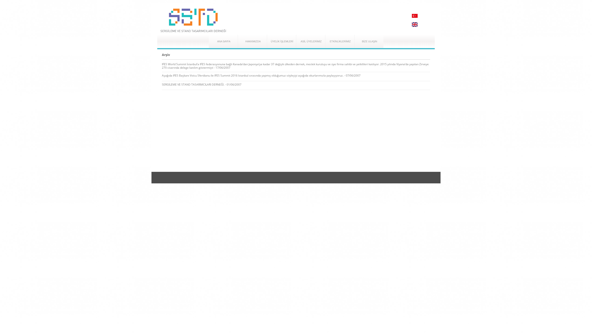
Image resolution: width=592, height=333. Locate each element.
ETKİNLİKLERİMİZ (340, 41)
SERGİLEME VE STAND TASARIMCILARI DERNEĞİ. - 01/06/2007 (201, 84)
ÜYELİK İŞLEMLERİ (282, 41)
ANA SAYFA (223, 41)
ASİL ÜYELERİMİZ (311, 41)
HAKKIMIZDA (253, 41)
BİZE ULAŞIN (369, 41)
